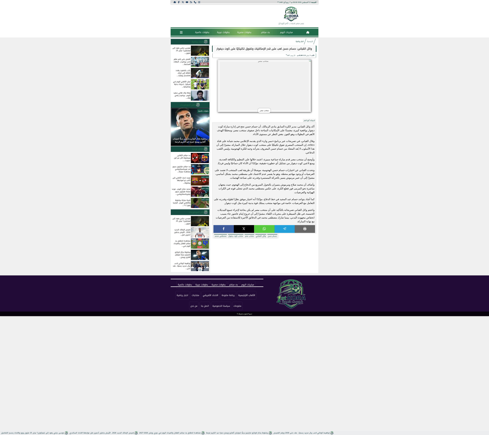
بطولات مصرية (244, 32)
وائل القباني (261, 236)
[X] (244, 229)
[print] (305, 229)
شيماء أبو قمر (309, 120)
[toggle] (181, 32)
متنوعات (237, 306)
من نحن (193, 306)
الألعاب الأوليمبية (246, 295)
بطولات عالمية (202, 32)
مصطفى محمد (220, 236)
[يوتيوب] (187, 2)
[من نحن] (195, 2)
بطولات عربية (223, 32)
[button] (176, 128)
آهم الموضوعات (187, 105)
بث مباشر (265, 32)
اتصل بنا (205, 306)
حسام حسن (272, 236)
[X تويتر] (183, 2)
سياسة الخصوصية (221, 306)
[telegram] (284, 229)
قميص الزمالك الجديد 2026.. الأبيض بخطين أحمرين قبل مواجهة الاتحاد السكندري (101, 433)
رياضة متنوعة (228, 295)
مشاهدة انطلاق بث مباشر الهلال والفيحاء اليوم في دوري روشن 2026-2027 (170, 433)
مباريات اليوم (286, 32)
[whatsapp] (264, 229)
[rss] (191, 2)
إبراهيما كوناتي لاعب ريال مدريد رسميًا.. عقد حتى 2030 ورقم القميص (301, 433)
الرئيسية (310, 41)
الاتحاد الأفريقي (210, 295)
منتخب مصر (249, 236)
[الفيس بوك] (179, 2)
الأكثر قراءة (197, 149)
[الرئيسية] (175, 2)
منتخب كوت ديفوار (235, 236)
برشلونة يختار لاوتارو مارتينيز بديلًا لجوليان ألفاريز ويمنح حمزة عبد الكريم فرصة (237, 433)
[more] (199, 2)
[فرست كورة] (291, 14)
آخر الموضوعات (196, 212)
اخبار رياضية (300, 41)
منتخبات (195, 295)
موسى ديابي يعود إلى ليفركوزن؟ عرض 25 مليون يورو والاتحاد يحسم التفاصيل (32, 433)
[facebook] (223, 229)
